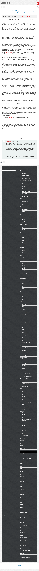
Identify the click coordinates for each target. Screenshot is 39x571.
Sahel (23, 306)
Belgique (23, 227)
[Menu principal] (38, 3)
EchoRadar (4, 517)
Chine (25, 319)
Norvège (23, 221)
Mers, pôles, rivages (25, 358)
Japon (25, 322)
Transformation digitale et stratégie (25, 458)
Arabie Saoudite (24, 293)
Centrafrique (22, 481)
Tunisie (23, 245)
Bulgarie (23, 257)
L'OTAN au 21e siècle (25, 417)
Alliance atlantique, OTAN (24, 190)
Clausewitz (22, 440)
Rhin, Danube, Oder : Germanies (25, 224)
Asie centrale (24, 309)
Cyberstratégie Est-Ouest (24, 525)
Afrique (21, 301)
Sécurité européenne (25, 186)
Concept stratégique (25, 196)
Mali (21, 463)
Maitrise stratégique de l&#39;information (29, 352)
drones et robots (27, 366)
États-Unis (22, 491)
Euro (23, 188)
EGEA (21, 527)
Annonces (24, 430)
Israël (21, 509)
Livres (23, 399)
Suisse (21, 486)
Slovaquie (23, 252)
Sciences (23, 409)
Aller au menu (30, 0)
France (21, 198)
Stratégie (21, 345)
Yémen (23, 299)
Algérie (23, 234)
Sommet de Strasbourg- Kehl (26, 191)
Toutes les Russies (23, 262)
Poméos (21, 547)
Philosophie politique (25, 175)
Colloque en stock (25, 393)
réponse (11, 23)
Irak (21, 497)
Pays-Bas (23, 229)
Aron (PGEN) (22, 455)
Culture (21, 388)
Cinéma (21, 507)
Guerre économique (25, 383)
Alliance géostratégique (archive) (25, 557)
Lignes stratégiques (23, 540)
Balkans (21, 255)
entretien (11, 117)
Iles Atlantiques (22, 206)
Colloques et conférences (26, 414)
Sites (23, 404)
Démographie (24, 332)
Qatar (23, 298)
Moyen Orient (22, 291)
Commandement (25, 347)
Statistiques (22, 445)
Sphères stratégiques (23, 357)
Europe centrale (22, 247)
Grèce (23, 239)
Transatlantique (24, 280)
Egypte (23, 283)
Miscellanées (28, 16)
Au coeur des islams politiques (27, 427)
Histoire (23, 337)
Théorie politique (23, 489)
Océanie (21, 327)
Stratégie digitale (25, 386)
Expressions (22, 411)
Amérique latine (24, 273)
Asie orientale (24, 317)
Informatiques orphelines (24, 530)
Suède (23, 222)
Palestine (23, 288)
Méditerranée (22, 232)
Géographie (24, 335)
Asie (21, 308)
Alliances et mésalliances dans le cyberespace (27, 420)
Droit (23, 334)
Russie (23, 263)
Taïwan (25, 324)
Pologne (23, 250)
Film (23, 394)
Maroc (23, 242)
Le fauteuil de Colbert (23, 537)
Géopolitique (22, 170)
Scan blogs (26, 407)
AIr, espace (24, 365)
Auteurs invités (22, 453)
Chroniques (24, 433)
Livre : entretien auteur (28, 402)
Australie (23, 329)
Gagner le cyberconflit (25, 425)
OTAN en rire (22, 448)
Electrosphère (22, 524)
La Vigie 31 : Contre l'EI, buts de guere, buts (1, 7)
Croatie (23, 258)
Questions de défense (23, 456)
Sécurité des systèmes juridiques (25, 550)
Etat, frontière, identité (26, 178)
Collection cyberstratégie (28, 376)
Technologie (24, 355)
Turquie (23, 270)
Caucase (23, 268)
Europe (21, 473)
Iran (23, 296)
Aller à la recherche (35, 0)
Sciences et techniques (26, 342)
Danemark (24, 216)
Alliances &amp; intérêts (26, 203)
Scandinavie (22, 214)
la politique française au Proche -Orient (11, 118)
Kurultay (21, 535)
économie (23, 381)
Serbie (23, 260)
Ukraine (23, 265)
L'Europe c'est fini (9, 52)
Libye (23, 286)
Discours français (25, 201)
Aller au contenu (25, 0)
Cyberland (22, 519)
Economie (22, 494)
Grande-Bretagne (25, 209)
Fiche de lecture (26, 401)
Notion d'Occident (23, 278)
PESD (23, 183)
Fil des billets (20, 566)
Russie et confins (23, 474)
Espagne (23, 237)
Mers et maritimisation (28, 360)
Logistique (24, 350)
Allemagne (22, 476)
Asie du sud (24, 314)
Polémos (21, 548)
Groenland (24, 219)
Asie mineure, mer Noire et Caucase (26, 267)
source (4, 32)
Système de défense (25, 204)
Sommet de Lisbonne (25, 193)
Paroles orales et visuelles (26, 412)
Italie (23, 240)
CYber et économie (27, 373)
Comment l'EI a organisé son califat (10, 120)
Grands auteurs (24, 173)
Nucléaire (23, 368)
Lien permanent (21, 16)
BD (22, 391)
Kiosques (23, 396)
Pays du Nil (24, 304)
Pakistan (25, 312)
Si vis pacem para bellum (24, 553)
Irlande (23, 211)
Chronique (22, 443)
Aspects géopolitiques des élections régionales (4, 7)
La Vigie (23, 422)
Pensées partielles (23, 438)
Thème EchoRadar (25, 435)
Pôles (25, 363)
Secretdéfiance (22, 559)
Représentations (25, 340)
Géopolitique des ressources (24, 378)
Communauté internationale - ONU (25, 180)
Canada (23, 275)
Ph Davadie (9, 141)
